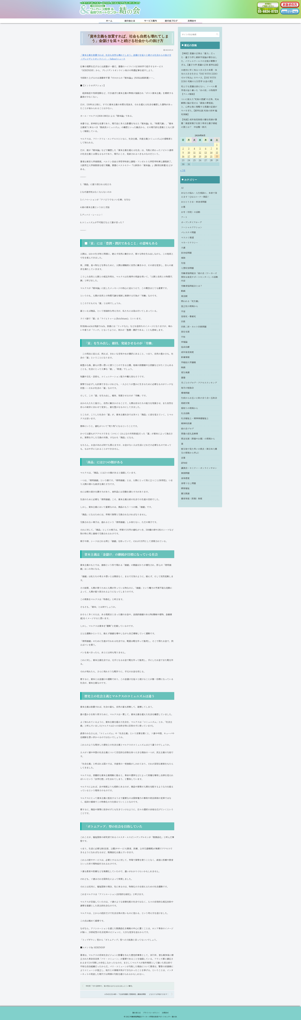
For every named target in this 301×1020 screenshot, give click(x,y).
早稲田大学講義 (188, 362)
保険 (183, 257)
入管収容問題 (187, 267)
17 (189, 156)
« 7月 (182, 170)
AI (182, 187)
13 (205, 152)
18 (194, 156)
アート (184, 217)
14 (211, 152)
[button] (217, 34)
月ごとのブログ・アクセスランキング (199, 382)
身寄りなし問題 (188, 483)
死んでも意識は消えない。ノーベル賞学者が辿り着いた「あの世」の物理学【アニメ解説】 (199, 90)
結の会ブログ (187, 428)
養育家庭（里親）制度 (191, 498)
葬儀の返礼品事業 (189, 433)
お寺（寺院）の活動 (190, 211)
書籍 (183, 377)
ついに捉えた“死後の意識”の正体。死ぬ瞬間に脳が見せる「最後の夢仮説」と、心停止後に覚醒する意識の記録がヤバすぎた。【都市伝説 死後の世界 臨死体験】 (200, 107)
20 (205, 156)
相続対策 (185, 403)
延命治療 (185, 346)
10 (189, 152)
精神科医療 (186, 423)
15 (217, 152)
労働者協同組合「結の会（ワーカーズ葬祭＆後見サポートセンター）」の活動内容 (199, 277)
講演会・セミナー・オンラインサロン (199, 467)
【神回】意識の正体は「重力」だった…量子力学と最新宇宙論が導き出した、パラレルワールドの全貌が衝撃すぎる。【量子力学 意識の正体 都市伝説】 (200, 59)
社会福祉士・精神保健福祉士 (195, 418)
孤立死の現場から (189, 306)
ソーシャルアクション (191, 227)
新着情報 (185, 357)
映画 (183, 367)
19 (200, 156)
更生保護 (185, 372)
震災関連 (185, 493)
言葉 (183, 457)
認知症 (184, 462)
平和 (183, 336)
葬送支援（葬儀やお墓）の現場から (198, 438)
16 (183, 156)
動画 (183, 290)
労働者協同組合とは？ (191, 285)
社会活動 (185, 413)
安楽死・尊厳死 (188, 316)
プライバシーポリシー (151, 1012)
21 (211, 156)
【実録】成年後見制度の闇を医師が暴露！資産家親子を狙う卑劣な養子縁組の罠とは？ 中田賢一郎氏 (199, 123)
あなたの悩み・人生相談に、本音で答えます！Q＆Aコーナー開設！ (199, 194)
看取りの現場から (189, 408)
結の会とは (136, 1012)
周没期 (184, 296)
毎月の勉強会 (187, 387)
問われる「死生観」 (190, 301)
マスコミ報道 (187, 237)
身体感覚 (185, 478)
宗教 (183, 321)
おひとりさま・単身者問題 (193, 201)
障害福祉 (185, 488)
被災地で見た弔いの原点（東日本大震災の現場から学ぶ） (199, 450)
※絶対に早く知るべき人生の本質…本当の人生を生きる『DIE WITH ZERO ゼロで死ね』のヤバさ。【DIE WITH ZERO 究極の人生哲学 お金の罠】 (199, 75)
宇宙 (183, 311)
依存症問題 (186, 252)
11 (194, 152)
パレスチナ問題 (188, 232)
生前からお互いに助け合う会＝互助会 (199, 397)
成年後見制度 (187, 352)
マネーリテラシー (189, 242)
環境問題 (185, 392)
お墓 (183, 206)
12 (200, 152)
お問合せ (165, 1012)
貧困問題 (185, 472)
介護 (183, 247)
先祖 (183, 262)
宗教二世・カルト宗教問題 (193, 326)
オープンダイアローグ (191, 222)
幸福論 (184, 341)
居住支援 (185, 331)
